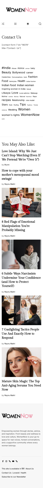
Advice (21, 68)
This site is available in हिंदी (13, 469)
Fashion (32, 76)
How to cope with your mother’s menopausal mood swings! (20, 175)
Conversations (17, 77)
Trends (35, 105)
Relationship (18, 100)
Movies (16, 96)
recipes (6, 100)
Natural (22, 96)
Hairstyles (13, 81)
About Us (30, 469)
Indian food (9, 85)
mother (10, 96)
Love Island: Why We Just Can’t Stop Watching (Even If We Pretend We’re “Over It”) (21, 155)
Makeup (34, 93)
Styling (16, 105)
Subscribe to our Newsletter (14, 477)
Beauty (6, 72)
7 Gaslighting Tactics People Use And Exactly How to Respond (20, 333)
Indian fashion (31, 81)
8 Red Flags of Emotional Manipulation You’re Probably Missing (18, 226)
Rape (35, 96)
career (29, 72)
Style (10, 105)
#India (6, 68)
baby (33, 68)
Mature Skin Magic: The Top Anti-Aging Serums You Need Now (21, 385)
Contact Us (6, 473)
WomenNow (30, 115)
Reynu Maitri (9, 184)
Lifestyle (6, 93)
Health (21, 80)
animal (27, 68)
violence (4, 110)
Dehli (25, 77)
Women (24, 109)
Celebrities (6, 77)
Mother (4, 96)
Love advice (24, 93)
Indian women (25, 85)
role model (30, 100)
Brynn (6, 165)
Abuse (14, 68)
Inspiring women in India (13, 89)
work (3, 119)
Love (15, 92)
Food (5, 81)
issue (29, 89)
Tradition (29, 105)
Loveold (15, 473)
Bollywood (18, 72)
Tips (23, 104)
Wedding (12, 109)
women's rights (11, 114)
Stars (5, 104)
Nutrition (29, 96)
